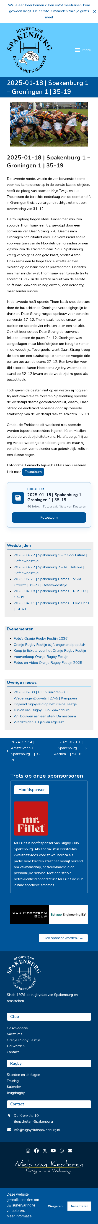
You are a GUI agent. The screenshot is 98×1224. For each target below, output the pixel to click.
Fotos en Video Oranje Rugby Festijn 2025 (48, 662)
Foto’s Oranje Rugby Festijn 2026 (41, 638)
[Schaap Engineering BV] (68, 915)
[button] (94, 11)
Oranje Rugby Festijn (23, 1040)
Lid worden (16, 1046)
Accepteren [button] (79, 1206)
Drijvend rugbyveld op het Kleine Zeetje (45, 704)
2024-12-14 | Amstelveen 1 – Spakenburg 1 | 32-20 (24, 751)
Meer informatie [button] (19, 1216)
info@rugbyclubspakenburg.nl (37, 1129)
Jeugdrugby (16, 1092)
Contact (13, 1052)
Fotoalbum (33, 471)
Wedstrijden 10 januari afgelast (39, 722)
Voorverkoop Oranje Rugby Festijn (41, 656)
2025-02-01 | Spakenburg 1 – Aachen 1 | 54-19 (67, 748)
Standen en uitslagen (23, 1074)
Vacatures (15, 1034)
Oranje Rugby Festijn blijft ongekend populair (49, 644)
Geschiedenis (17, 1028)
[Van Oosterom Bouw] (29, 915)
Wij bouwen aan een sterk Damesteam (45, 716)
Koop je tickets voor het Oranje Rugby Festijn (50, 650)
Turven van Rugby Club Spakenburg (42, 710)
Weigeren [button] (55, 1206)
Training (13, 1080)
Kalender (14, 1086)
